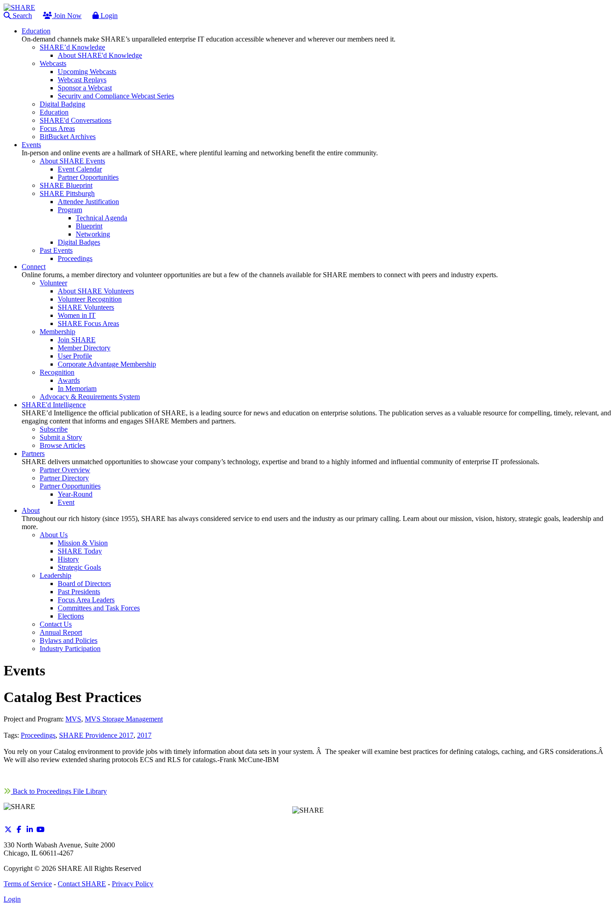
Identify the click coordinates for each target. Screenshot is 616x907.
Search (21, 15)
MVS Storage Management (124, 719)
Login (108, 15)
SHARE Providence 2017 (96, 735)
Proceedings (38, 735)
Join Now (67, 15)
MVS (73, 719)
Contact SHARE (82, 884)
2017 (144, 735)
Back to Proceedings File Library (59, 791)
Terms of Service (28, 884)
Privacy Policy (132, 884)
